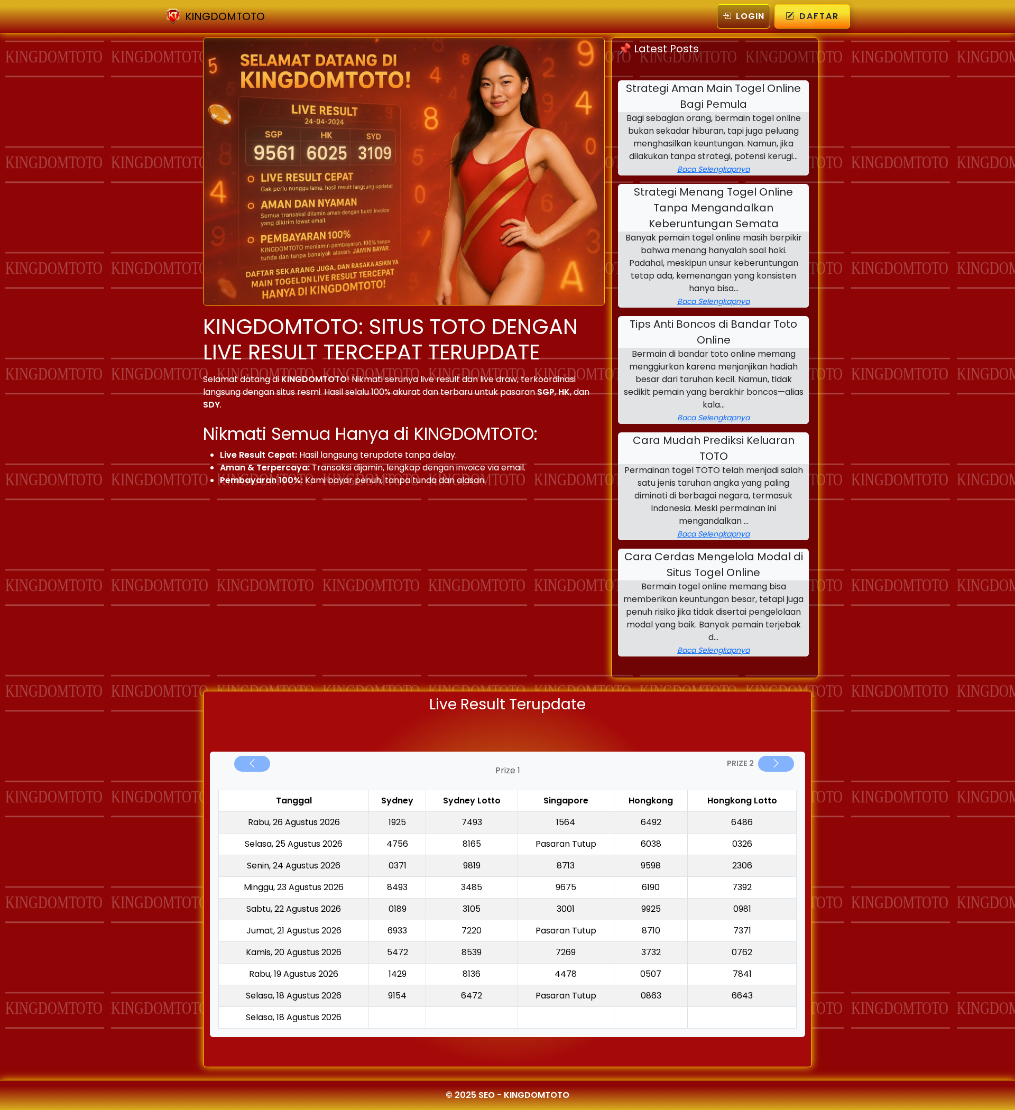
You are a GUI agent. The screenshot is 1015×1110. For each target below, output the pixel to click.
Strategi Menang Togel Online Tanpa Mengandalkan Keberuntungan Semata (713, 207)
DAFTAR (819, 16)
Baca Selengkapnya (713, 169)
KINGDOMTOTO (225, 16)
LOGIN (750, 16)
